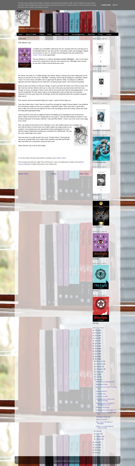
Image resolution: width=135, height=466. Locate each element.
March (98, 434)
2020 (96, 346)
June (98, 377)
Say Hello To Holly (101, 396)
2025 (96, 333)
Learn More (106, 5)
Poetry (42, 34)
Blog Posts (91, 34)
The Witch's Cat (101, 394)
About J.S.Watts (31, 34)
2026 (96, 330)
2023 (96, 338)
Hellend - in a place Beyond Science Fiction (104, 427)
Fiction (49, 34)
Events (100, 34)
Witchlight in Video (102, 384)
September (100, 369)
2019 (96, 348)
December (99, 361)
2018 (96, 351)
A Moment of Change (102, 407)
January (99, 439)
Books (66, 34)
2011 (96, 450)
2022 (96, 341)
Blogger (77, 461)
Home (20, 34)
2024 (96, 335)
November (99, 364)
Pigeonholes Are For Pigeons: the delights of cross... (105, 404)
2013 (96, 445)
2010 (96, 452)
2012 (96, 447)
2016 (96, 356)
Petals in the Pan (101, 419)
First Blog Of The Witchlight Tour (106, 410)
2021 (96, 343)
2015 (96, 359)
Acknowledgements (78, 34)
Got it (115, 5)
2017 (96, 354)
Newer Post (23, 174)
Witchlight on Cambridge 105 (105, 382)
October (99, 366)
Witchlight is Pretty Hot (103, 417)
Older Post (83, 174)
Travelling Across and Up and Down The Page (105, 399)
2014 (96, 442)
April (98, 431)
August (98, 372)
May (98, 379)
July (97, 374)
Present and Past (101, 391)
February (99, 436)
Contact (108, 34)
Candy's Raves (38, 55)
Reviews (58, 34)
